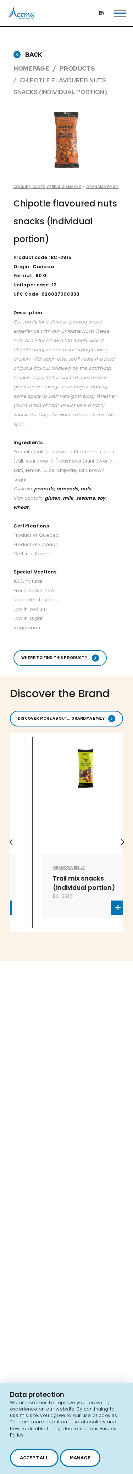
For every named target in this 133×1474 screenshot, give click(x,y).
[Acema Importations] (21, 18)
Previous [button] (10, 842)
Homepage (31, 68)
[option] (66, 139)
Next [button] (122, 842)
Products (77, 68)
